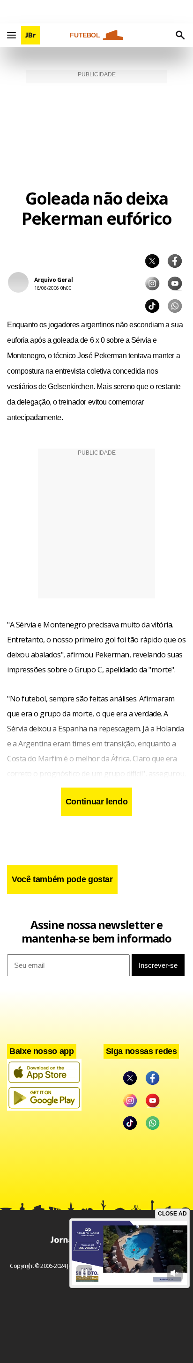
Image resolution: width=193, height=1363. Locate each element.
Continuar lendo (97, 801)
